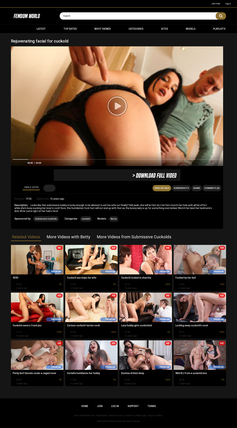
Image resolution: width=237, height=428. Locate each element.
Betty (114, 219)
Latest (41, 28)
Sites (164, 28)
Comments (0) (211, 188)
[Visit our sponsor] (117, 175)
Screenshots (181, 188)
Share (196, 188)
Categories (136, 28)
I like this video (14, 188)
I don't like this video (19, 188)
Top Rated (70, 28)
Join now (215, 3)
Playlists (219, 28)
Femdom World (115, 421)
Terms (151, 406)
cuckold (86, 219)
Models (190, 28)
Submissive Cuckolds (46, 219)
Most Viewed (102, 28)
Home (15, 28)
